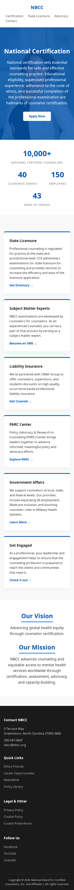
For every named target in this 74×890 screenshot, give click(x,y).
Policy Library (13, 787)
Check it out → (20, 580)
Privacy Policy (13, 810)
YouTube (10, 853)
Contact (11, 21)
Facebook (11, 847)
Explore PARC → (21, 459)
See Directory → (21, 285)
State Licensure (39, 16)
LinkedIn (10, 860)
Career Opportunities (19, 773)
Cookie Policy (13, 817)
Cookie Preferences (18, 823)
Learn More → (20, 522)
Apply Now (37, 116)
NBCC (37, 7)
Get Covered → (20, 401)
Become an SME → (23, 343)
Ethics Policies (14, 766)
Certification (14, 16)
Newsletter (12, 780)
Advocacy (61, 16)
